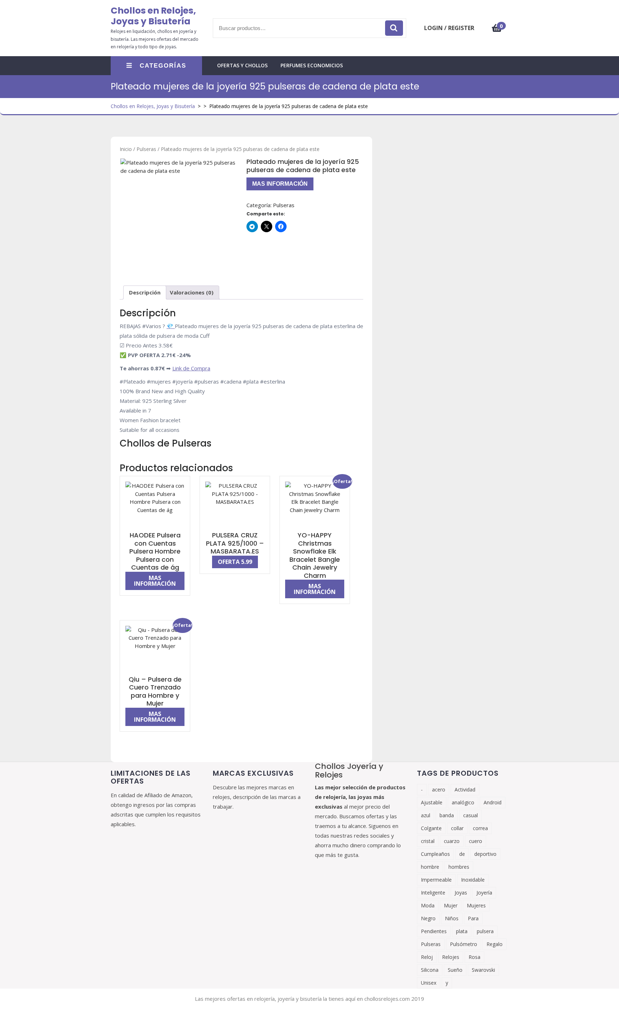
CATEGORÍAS (163, 65)
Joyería (484, 892)
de (462, 853)
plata (461, 931)
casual (470, 815)
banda (447, 815)
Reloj (427, 957)
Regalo (494, 944)
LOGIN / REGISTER (449, 28)
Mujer (450, 905)
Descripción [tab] (144, 292)
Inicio (126, 149)
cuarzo (452, 841)
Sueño (455, 969)
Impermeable (436, 879)
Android (493, 802)
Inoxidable (473, 879)
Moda (428, 905)
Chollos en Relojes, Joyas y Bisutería (153, 16)
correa (480, 828)
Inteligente (433, 892)
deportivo (485, 853)
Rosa (474, 957)
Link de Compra (191, 368)
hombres (458, 866)
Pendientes (434, 931)
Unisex (428, 982)
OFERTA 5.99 (235, 562)
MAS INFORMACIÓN (280, 184)
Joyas (461, 892)
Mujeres (476, 905)
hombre (430, 866)
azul (425, 815)
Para (473, 918)
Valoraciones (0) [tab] (191, 292)
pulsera (485, 931)
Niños (452, 918)
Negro (428, 918)
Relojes (450, 957)
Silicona (429, 969)
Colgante (431, 828)
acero (438, 789)
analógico (463, 802)
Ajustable (431, 802)
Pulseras (146, 149)
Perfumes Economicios (311, 65)
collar (457, 828)
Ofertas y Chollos (242, 65)
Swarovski (483, 969)
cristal (428, 841)
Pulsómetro (463, 944)
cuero (475, 841)
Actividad (465, 789)
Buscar (394, 28)
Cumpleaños (435, 853)
